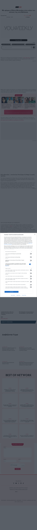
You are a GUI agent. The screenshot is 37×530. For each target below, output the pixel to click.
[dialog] (18, 265)
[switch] (30, 253)
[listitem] (18, 251)
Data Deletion (13, 295)
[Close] (35, 235)
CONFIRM (11, 291)
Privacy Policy (24, 295)
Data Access (18, 295)
